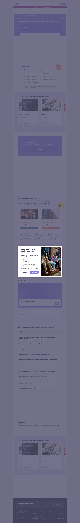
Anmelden (25, 272)
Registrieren (34, 272)
